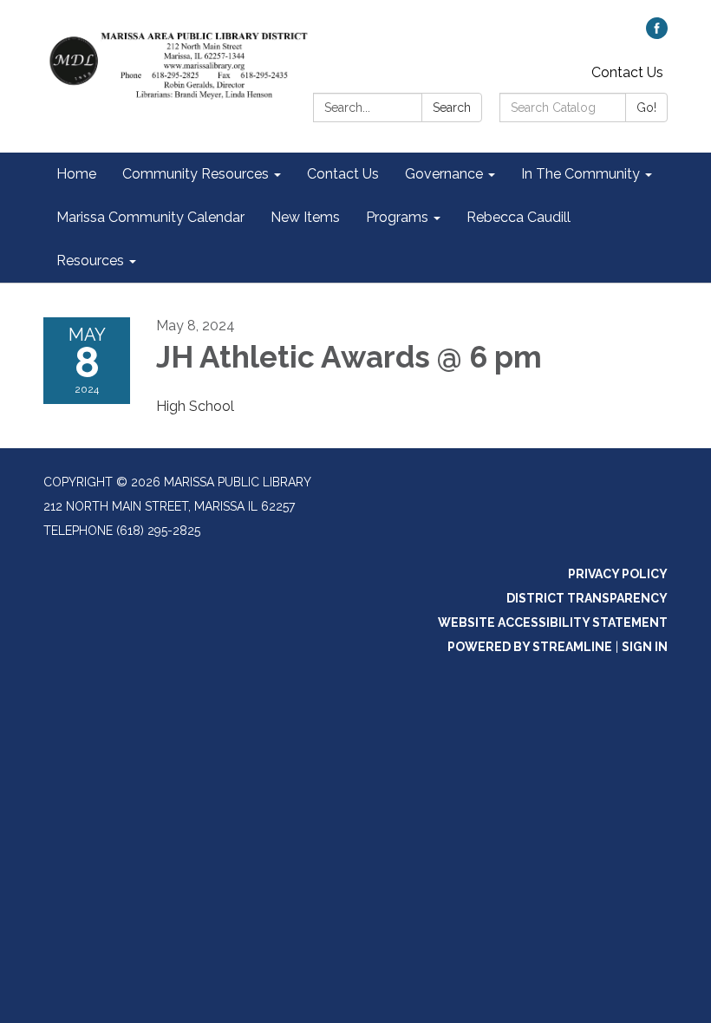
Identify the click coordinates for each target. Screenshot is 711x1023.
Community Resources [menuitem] (195, 174)
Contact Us (627, 72)
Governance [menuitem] (444, 174)
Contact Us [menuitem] (343, 174)
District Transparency (587, 598)
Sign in (645, 647)
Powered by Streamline (529, 647)
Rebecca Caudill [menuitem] (518, 217)
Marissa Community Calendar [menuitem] (150, 217)
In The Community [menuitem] (580, 174)
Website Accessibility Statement (553, 622)
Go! (646, 107)
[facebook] (657, 34)
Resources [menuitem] (90, 260)
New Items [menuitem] (305, 217)
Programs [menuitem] (397, 217)
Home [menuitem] (76, 174)
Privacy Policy (618, 574)
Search (452, 107)
